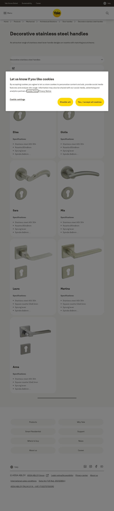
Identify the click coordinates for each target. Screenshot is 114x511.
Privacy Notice (45, 91)
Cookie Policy (32, 91)
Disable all (65, 102)
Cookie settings (17, 99)
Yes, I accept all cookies (90, 102)
